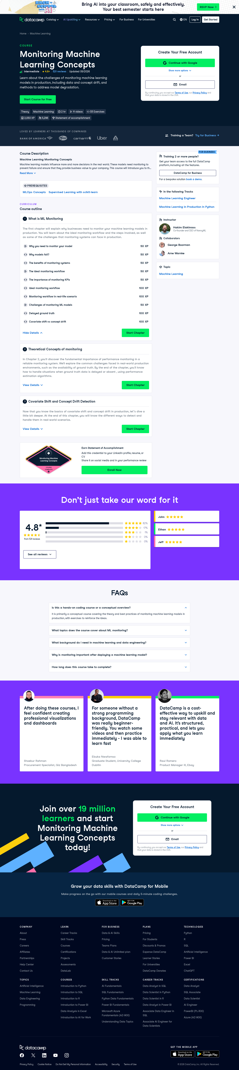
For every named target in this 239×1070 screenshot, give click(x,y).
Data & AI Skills (111, 933)
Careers (24, 945)
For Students (150, 939)
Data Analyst (191, 986)
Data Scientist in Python (156, 992)
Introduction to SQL (72, 992)
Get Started (210, 19)
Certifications (68, 951)
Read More (26, 173)
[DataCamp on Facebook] (22, 1055)
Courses (65, 945)
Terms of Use (181, 92)
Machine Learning (40, 33)
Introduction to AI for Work (76, 1017)
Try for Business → (207, 135)
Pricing (106, 939)
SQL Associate (192, 992)
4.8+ (47, 71)
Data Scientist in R (153, 998)
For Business (127, 19)
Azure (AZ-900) (193, 1017)
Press (23, 939)
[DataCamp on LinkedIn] (44, 1055)
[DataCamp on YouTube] (55, 1055)
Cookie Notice (44, 1064)
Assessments (68, 964)
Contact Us (26, 970)
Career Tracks (69, 933)
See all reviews (38, 554)
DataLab (66, 970)
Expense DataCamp (154, 951)
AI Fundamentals (112, 986)
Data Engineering (30, 998)
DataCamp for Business (188, 173)
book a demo (194, 179)
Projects (65, 958)
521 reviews (59, 71)
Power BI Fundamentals (115, 1004)
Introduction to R (70, 998)
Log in (195, 19)
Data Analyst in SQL (154, 986)
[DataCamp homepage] (32, 19)
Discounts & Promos (154, 945)
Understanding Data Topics (117, 1021)
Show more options (178, 70)
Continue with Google (183, 62)
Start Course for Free (38, 99)
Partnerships (27, 958)
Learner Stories (151, 958)
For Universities (146, 19)
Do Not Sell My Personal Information (73, 1064)
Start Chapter (135, 332)
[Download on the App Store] (107, 902)
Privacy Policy (200, 92)
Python (188, 933)
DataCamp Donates (154, 970)
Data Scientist (192, 998)
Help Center (27, 964)
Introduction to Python (73, 986)
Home (23, 33)
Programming (27, 1004)
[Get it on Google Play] (132, 902)
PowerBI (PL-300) (194, 1011)
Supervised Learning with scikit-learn (73, 192)
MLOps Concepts (34, 192)
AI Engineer (190, 1004)
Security (116, 1064)
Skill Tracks (67, 939)
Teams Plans (109, 945)
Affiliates (25, 951)
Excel (187, 964)
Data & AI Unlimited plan (116, 951)
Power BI (189, 958)
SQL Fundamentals (113, 992)
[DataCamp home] (44, 1047)
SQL (186, 945)
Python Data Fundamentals (118, 998)
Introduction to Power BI (74, 1004)
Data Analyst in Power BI (157, 1004)
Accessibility (101, 1064)
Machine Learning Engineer (177, 198)
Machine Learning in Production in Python (186, 206)
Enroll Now (114, 470)
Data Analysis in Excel (74, 1011)
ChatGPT (189, 970)
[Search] (174, 19)
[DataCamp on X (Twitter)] (33, 1055)
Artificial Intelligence (196, 951)
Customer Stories (111, 958)
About (23, 933)
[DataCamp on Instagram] (67, 1055)
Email (183, 84)
